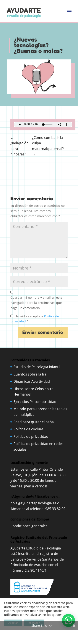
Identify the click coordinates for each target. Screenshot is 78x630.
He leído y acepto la (34, 318)
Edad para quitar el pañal (34, 421)
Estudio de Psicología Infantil (36, 366)
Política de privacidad (30, 436)
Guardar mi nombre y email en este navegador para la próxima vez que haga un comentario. (36, 302)
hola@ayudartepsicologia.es (33, 503)
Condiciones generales (29, 526)
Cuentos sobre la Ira (29, 374)
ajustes (57, 615)
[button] (68, 620)
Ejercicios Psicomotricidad (34, 401)
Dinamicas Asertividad (31, 381)
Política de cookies (28, 429)
